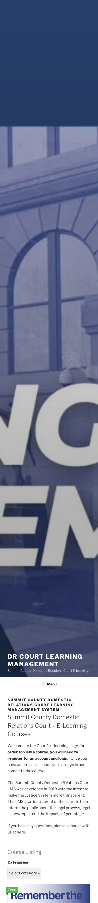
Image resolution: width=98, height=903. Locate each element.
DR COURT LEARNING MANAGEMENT (45, 660)
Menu (52, 684)
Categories (18, 862)
